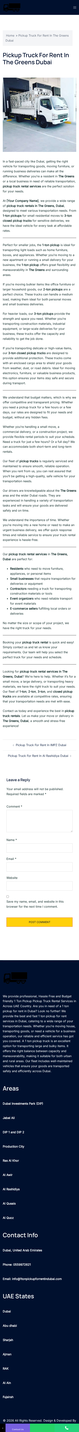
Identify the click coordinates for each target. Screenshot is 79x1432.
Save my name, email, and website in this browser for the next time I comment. (35, 904)
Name (11, 840)
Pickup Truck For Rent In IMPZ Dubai (41, 745)
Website (11, 878)
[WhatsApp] (42, 1428)
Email (11, 859)
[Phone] (67, 1428)
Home (10, 35)
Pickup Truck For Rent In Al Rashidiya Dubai (38, 756)
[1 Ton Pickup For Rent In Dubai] (12, 7)
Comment (14, 806)
